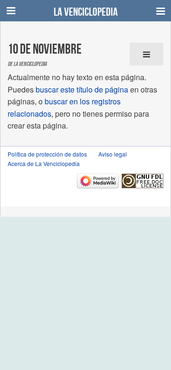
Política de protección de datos (47, 154)
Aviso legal (112, 154)
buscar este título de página (82, 89)
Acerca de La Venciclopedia (44, 163)
